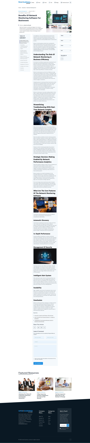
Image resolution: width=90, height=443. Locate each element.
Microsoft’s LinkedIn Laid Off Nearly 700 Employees (44, 315)
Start (39, 2)
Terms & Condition (41, 424)
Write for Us (41, 420)
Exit (51, 2)
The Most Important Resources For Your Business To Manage (60, 395)
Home (19, 7)
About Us (41, 416)
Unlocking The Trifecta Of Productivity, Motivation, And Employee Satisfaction (25, 396)
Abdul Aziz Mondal (27, 25)
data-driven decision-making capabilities (44, 305)
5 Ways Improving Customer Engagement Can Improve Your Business (42, 396)
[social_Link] (70, 440)
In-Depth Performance (24, 62)
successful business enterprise (45, 37)
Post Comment (38, 363)
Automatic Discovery (23, 60)
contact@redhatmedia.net (22, 423)
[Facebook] (62, 59)
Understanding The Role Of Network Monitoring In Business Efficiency (24, 41)
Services (64, 2)
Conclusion (22, 69)
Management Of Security (24, 64)
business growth (39, 170)
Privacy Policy (42, 422)
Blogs (57, 2)
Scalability (22, 68)
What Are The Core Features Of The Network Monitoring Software (24, 57)
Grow (45, 2)
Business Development (31, 7)
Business (24, 7)
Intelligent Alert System (24, 66)
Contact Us (41, 418)
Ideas (33, 2)
